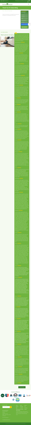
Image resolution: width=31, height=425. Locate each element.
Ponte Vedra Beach (25, 411)
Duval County (19, 413)
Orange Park (24, 412)
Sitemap (25, 409)
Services (25, 405)
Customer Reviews (22, 387)
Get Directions (4, 415)
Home (3, 10)
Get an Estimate (25, 0)
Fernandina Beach (21, 412)
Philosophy (21, 406)
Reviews (17, 406)
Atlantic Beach (21, 411)
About (21, 405)
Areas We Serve (18, 409)
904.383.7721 (6, 0)
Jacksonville (17, 411)
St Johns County (23, 413)
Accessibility (21, 409)
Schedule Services (19, 0)
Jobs (25, 406)
